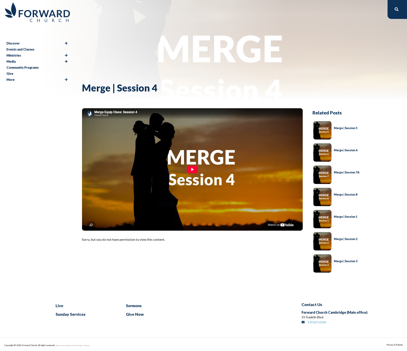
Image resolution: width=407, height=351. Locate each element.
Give (10, 73)
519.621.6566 (316, 322)
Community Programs (23, 67)
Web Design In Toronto (81, 345)
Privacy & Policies (395, 345)
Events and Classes (20, 49)
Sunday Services (71, 314)
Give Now (135, 314)
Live (59, 305)
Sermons (134, 305)
